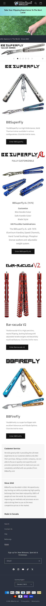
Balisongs (7, 539)
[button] (4, 3)
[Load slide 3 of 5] (23, 58)
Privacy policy (25, 601)
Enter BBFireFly (15, 436)
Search (6, 524)
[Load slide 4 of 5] (25, 58)
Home (6, 544)
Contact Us (8, 529)
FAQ (5, 534)
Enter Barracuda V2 (17, 347)
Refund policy (36, 601)
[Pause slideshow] (43, 58)
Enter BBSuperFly (16, 142)
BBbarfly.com (15, 601)
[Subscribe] (39, 561)
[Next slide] (32, 58)
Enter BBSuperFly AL (23, 251)
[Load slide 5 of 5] (28, 58)
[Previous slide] (13, 58)
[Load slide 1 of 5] (17, 58)
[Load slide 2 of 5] (20, 58)
